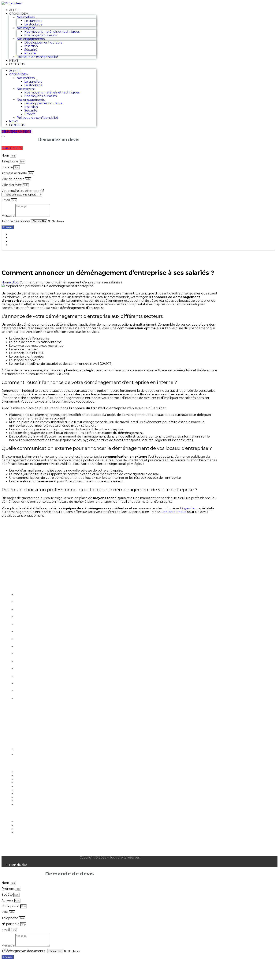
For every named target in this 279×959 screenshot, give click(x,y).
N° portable (11, 924)
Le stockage (33, 24)
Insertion (31, 46)
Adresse (8, 900)
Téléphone (10, 161)
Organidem (18, 13)
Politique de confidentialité (37, 57)
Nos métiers (26, 17)
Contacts (17, 64)
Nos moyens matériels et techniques (52, 31)
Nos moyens (26, 28)
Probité (30, 53)
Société (7, 167)
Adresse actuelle (15, 173)
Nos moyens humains (40, 35)
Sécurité (30, 49)
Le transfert (33, 21)
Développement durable (43, 42)
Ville (5, 912)
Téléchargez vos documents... (24, 951)
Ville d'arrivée (12, 185)
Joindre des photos (16, 221)
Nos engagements (31, 39)
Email (6, 200)
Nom (6, 155)
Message (8, 216)
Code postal (11, 906)
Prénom (8, 888)
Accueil (15, 10)
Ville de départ (13, 179)
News (13, 60)
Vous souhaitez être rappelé (23, 191)
